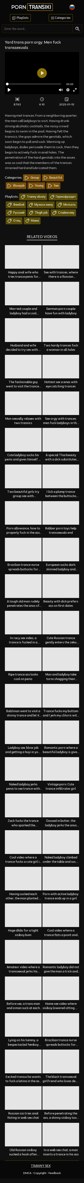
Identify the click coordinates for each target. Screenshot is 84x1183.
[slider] (33, 84)
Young (38, 185)
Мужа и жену (43, 204)
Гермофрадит (65, 196)
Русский (18, 212)
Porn (31, 7)
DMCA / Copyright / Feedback (42, 1173)
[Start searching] (77, 28)
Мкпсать (69, 204)
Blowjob (19, 185)
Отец (17, 220)
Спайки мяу (65, 212)
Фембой (18, 204)
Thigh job (41, 212)
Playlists (22, 18)
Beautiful (55, 177)
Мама (34, 220)
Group (34, 177)
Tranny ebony (36, 196)
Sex (56, 185)
